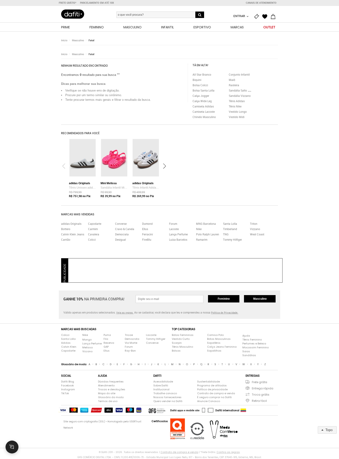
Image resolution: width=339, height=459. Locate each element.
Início (64, 40)
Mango (87, 339)
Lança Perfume (178, 234)
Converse (121, 223)
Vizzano (255, 229)
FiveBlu (146, 239)
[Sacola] (274, 16)
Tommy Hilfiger (232, 239)
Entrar (239, 16)
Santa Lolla (230, 223)
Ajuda (246, 335)
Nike (199, 229)
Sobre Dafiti (160, 385)
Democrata (122, 234)
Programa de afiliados (212, 385)
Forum (173, 223)
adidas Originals (71, 223)
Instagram (68, 389)
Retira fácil (259, 401)
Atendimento (106, 385)
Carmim (93, 229)
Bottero (65, 229)
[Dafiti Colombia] (243, 410)
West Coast (257, 234)
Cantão (65, 239)
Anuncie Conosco (208, 401)
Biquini (197, 80)
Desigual (120, 239)
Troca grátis (260, 395)
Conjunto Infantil (239, 74)
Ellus (145, 229)
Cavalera (93, 234)
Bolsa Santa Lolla (203, 90)
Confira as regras (228, 452)
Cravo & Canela (124, 229)
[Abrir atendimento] (12, 447)
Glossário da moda (111, 397)
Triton (253, 223)
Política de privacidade (212, 389)
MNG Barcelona (206, 223)
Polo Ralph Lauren (207, 234)
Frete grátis (259, 382)
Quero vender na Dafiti (167, 401)
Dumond (147, 223)
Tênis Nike (235, 106)
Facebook (67, 385)
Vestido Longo (238, 111)
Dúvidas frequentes (111, 381)
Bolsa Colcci (200, 85)
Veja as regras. (125, 312)
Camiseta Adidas (203, 106)
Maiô (232, 80)
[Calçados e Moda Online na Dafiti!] (72, 14)
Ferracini (147, 234)
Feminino (224, 298)
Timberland (230, 229)
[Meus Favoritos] (266, 16)
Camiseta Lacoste (204, 111)
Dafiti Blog (67, 381)
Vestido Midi (236, 117)
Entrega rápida (262, 388)
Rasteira (234, 85)
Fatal (91, 40)
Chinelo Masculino (204, 117)
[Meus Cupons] (257, 16)
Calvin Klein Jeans (72, 234)
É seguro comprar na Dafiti (214, 397)
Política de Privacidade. (224, 312)
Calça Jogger (201, 96)
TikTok (65, 393)
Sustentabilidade (208, 381)
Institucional (161, 389)
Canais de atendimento (261, 2)
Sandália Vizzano (240, 96)
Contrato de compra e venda (216, 393)
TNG (226, 234)
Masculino (78, 40)
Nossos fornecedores (167, 397)
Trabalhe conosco (165, 393)
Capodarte (94, 223)
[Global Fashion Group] (157, 410)
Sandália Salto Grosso (242, 90)
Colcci (92, 239)
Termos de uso (107, 401)
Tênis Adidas (237, 101)
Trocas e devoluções (111, 389)
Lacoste (174, 229)
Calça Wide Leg (202, 101)
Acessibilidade (163, 381)
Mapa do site (106, 393)
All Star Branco (202, 74)
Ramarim (201, 239)
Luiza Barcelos (178, 239)
